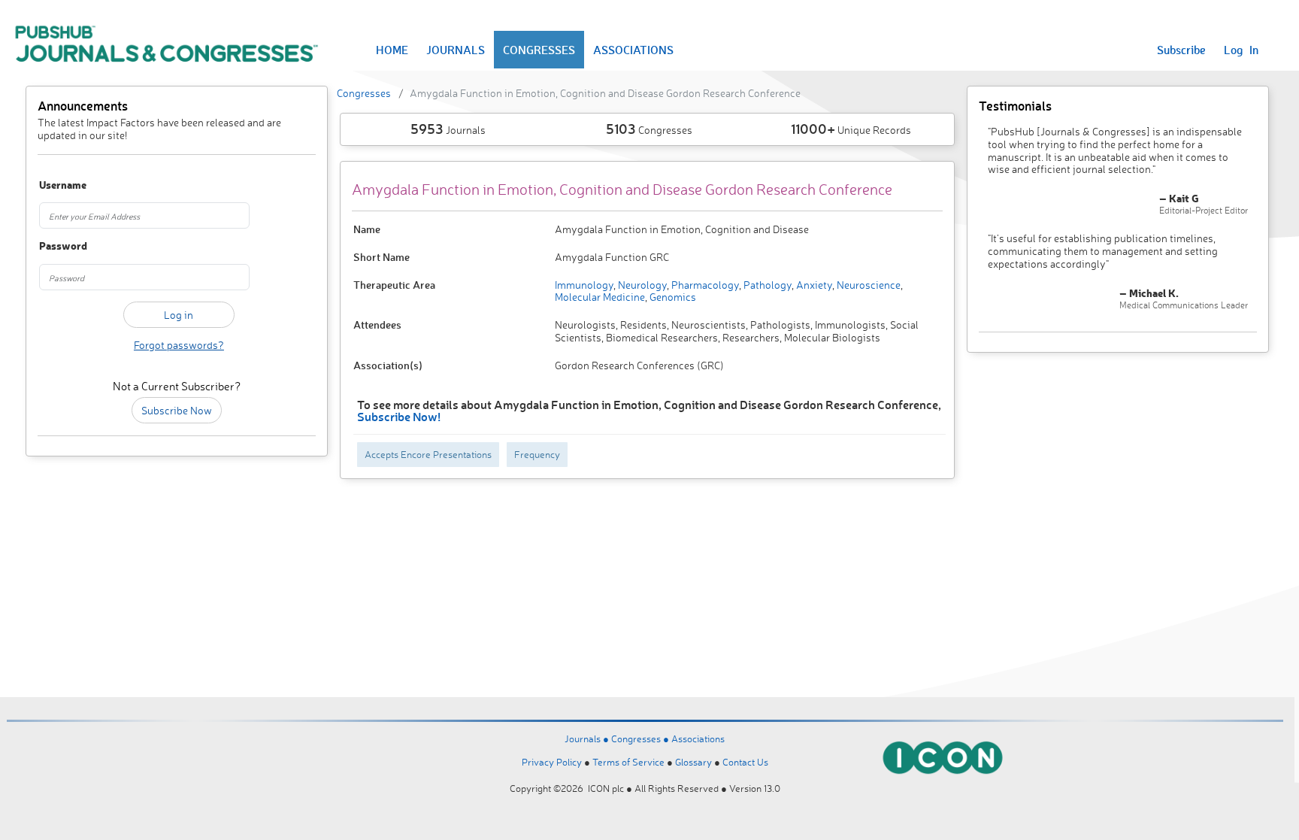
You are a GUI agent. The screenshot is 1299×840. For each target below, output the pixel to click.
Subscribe (1181, 49)
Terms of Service (628, 762)
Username (60, 185)
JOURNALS (455, 49)
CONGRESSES (539, 49)
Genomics (671, 296)
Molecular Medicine (600, 296)
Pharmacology (704, 284)
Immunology (584, 284)
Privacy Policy (552, 762)
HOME (392, 49)
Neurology (641, 284)
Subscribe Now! (399, 416)
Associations (698, 738)
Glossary (693, 762)
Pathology (766, 284)
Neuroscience (867, 284)
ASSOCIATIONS (633, 49)
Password (60, 246)
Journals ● (588, 738)
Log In (1241, 49)
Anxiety (813, 284)
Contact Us (745, 762)
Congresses (364, 92)
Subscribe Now (176, 410)
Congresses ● (641, 738)
